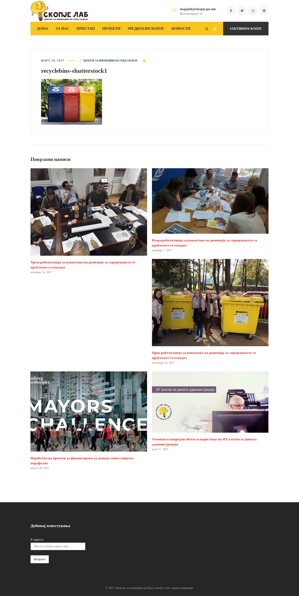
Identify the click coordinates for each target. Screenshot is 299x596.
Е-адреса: (37, 539)
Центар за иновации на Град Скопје (110, 60)
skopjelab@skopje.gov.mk (198, 9)
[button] (71, 102)
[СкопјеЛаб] (59, 11)
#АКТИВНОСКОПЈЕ (246, 28)
